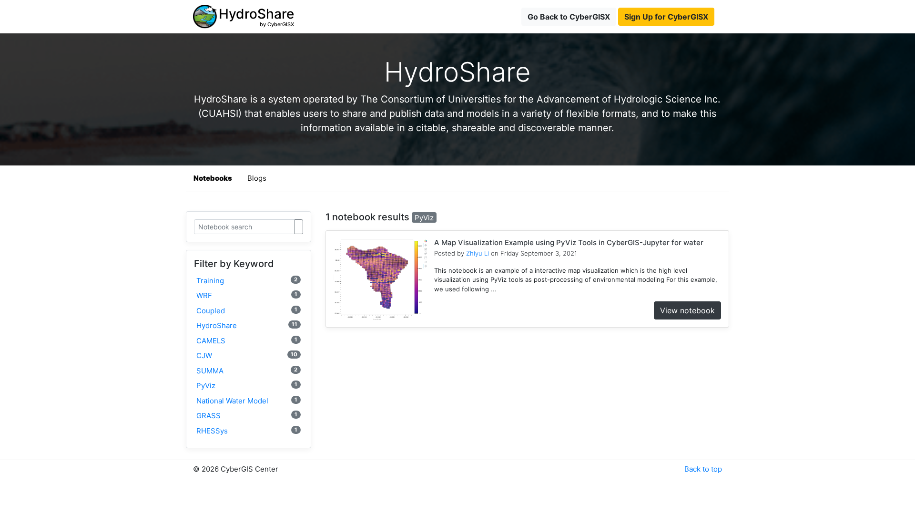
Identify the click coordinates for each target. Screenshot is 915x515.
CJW (246, 355)
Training (246, 280)
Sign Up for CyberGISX (666, 16)
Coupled (246, 310)
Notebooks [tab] (212, 178)
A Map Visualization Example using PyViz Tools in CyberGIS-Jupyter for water (568, 242)
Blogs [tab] (256, 178)
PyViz (246, 385)
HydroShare (246, 325)
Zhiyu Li (477, 253)
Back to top (703, 469)
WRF (246, 295)
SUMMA (246, 370)
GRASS (246, 415)
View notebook (687, 310)
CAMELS (246, 340)
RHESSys (246, 430)
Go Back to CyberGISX (569, 16)
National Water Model (246, 400)
